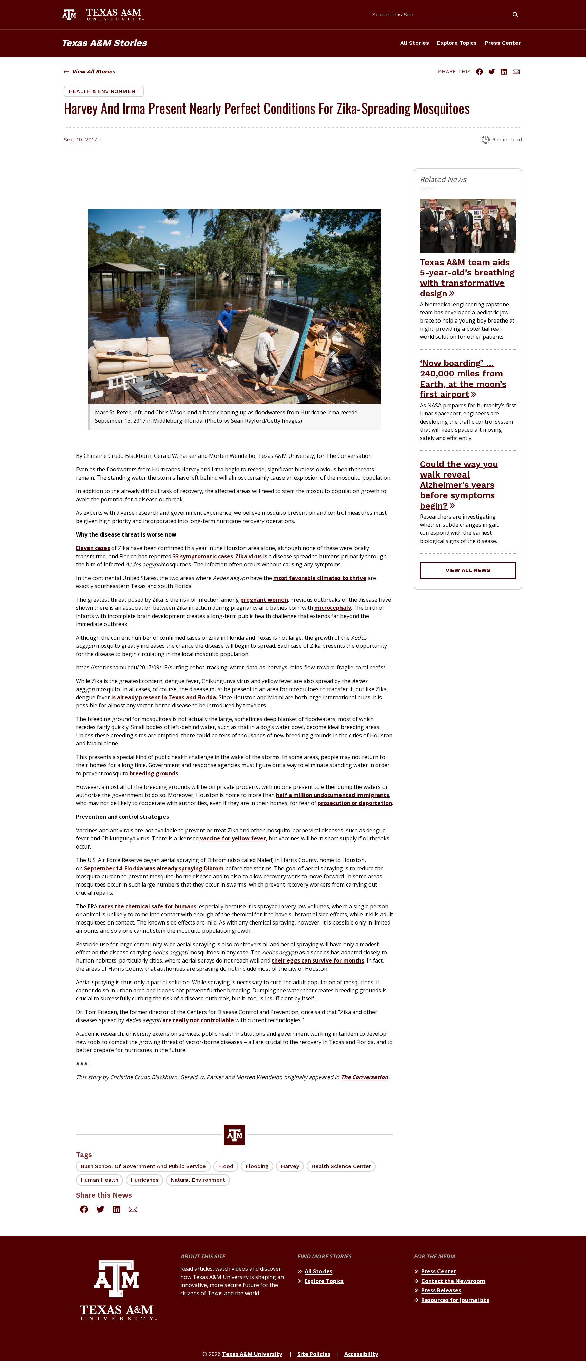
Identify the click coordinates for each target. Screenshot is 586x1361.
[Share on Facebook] (479, 71)
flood (225, 1166)
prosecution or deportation (355, 803)
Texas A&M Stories (103, 42)
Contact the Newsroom (453, 1281)
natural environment (198, 1180)
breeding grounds (154, 773)
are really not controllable (198, 1020)
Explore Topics (457, 43)
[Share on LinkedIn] (504, 71)
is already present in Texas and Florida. (164, 697)
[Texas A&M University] (118, 1291)
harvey (290, 1166)
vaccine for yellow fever (233, 838)
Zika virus (248, 556)
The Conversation (364, 1077)
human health (99, 1180)
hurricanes (144, 1180)
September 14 (103, 868)
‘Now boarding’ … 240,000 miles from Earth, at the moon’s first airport (463, 378)
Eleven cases (93, 548)
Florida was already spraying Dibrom (174, 868)
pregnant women (264, 599)
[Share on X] (492, 71)
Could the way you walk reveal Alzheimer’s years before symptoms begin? (459, 485)
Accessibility (361, 1354)
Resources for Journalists (455, 1300)
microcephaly (332, 607)
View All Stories (93, 71)
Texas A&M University (252, 1354)
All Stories (414, 43)
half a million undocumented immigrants (332, 795)
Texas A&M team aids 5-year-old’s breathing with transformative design (467, 277)
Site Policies (313, 1354)
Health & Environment (104, 91)
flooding (257, 1166)
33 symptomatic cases (203, 556)
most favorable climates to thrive (319, 578)
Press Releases (441, 1290)
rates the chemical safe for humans (147, 906)
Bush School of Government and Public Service (143, 1166)
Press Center (503, 43)
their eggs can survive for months (318, 960)
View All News (468, 570)
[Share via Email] (516, 71)
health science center (341, 1166)
